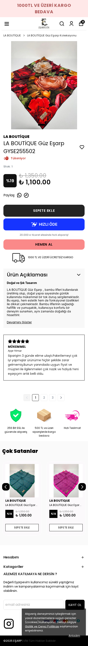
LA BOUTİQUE (12, 35)
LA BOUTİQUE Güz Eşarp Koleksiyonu (51, 35)
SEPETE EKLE (44, 210)
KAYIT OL (75, 605)
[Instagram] (8, 623)
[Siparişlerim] (71, 23)
